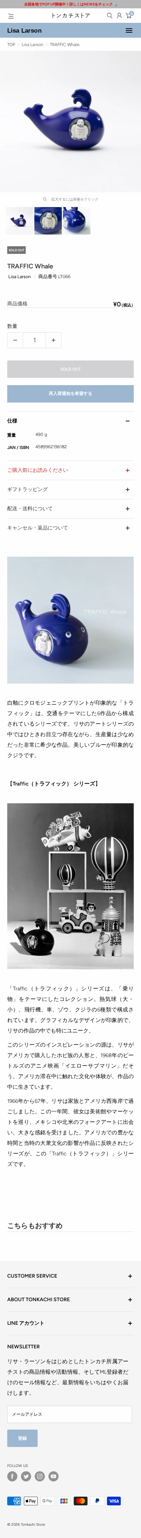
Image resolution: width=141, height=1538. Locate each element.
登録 (22, 1438)
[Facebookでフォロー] (12, 1476)
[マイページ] (119, 16)
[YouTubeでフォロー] (53, 1476)
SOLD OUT (70, 369)
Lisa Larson (24, 30)
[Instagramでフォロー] (40, 1476)
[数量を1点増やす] (53, 340)
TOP (11, 44)
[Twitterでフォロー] (26, 1476)
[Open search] (109, 15)
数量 (12, 326)
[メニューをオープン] (10, 16)
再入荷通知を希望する (70, 393)
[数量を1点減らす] (15, 340)
